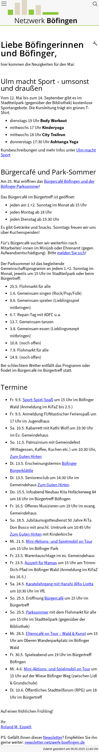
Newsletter (52, 737)
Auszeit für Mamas (41, 563)
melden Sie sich (71, 253)
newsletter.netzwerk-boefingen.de (55, 742)
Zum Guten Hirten (26, 456)
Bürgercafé (54, 598)
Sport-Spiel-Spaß (38, 400)
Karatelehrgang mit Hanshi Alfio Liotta (59, 584)
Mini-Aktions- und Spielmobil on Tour (59, 541)
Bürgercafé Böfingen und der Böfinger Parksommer (47, 183)
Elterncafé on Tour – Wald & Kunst (56, 633)
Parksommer (37, 612)
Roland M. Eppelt (16, 727)
